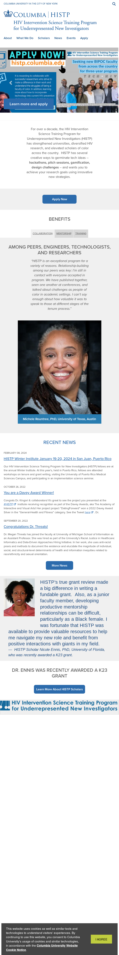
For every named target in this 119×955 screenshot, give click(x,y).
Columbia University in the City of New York (31, 3)
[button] (11, 82)
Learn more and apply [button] (29, 104)
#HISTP (8, 504)
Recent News (59, 442)
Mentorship (63, 233)
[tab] (54, 113)
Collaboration (43, 233)
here (87, 512)
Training (80, 233)
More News (59, 565)
